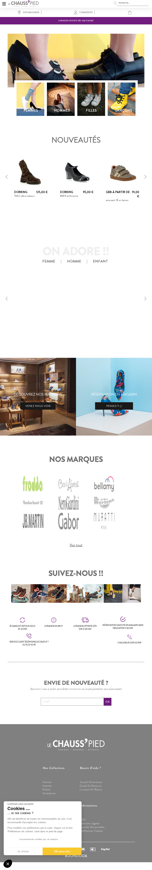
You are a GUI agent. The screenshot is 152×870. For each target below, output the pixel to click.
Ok (107, 702)
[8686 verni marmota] (31, 293)
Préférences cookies (91, 831)
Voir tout (76, 545)
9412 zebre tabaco (24, 196)
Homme (47, 786)
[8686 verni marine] (122, 293)
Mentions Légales (90, 823)
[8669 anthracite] (76, 172)
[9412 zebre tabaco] (31, 172)
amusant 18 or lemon (117, 200)
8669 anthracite (69, 196)
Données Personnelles (92, 827)
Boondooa (76, 856)
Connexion (85, 12)
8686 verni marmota (25, 318)
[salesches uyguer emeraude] (76, 293)
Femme (47, 782)
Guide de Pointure (91, 786)
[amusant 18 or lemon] (122, 172)
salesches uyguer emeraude (75, 322)
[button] (7, 177)
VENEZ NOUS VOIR (38, 406)
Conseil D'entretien (91, 782)
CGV (83, 820)
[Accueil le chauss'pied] (23, 3)
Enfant (47, 789)
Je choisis (23, 851)
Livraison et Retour (91, 789)
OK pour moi (62, 851)
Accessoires (49, 793)
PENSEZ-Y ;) (114, 406)
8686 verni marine (115, 318)
